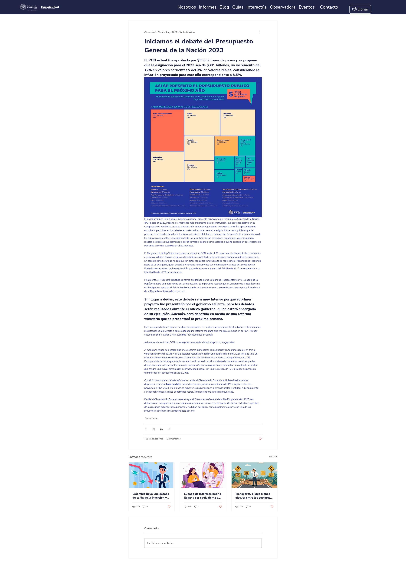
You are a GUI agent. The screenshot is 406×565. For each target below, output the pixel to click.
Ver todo (273, 456)
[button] (329, 7)
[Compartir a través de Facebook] (145, 428)
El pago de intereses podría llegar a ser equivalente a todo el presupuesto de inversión (202, 496)
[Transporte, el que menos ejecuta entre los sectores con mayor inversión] (254, 475)
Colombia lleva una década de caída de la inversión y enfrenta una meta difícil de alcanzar (151, 496)
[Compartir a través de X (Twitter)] (153, 428)
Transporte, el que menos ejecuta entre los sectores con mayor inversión (252, 496)
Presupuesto (151, 418)
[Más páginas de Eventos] (316, 7)
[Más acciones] (260, 32)
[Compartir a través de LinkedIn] (161, 428)
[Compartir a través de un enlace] (169, 428)
